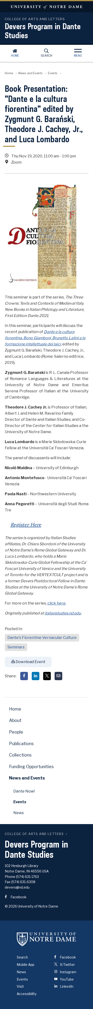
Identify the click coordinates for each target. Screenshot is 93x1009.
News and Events (30, 73)
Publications (21, 743)
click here (56, 603)
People (16, 731)
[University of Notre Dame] (46, 939)
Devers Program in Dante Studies (43, 31)
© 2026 (11, 906)
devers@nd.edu (17, 887)
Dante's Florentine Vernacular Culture (42, 637)
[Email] (58, 676)
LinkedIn (66, 986)
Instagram (67, 972)
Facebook (18, 897)
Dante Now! (24, 791)
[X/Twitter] (47, 676)
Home (15, 55)
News (18, 813)
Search (46, 55)
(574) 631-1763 (27, 877)
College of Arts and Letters (34, 834)
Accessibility (26, 994)
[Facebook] (24, 676)
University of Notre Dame (46, 6)
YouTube (66, 979)
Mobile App (25, 965)
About (15, 720)
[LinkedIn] (35, 676)
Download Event (30, 662)
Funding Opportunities (31, 766)
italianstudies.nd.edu (63, 613)
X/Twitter (67, 965)
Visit (20, 986)
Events (52, 73)
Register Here (25, 524)
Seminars (16, 647)
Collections (20, 754)
